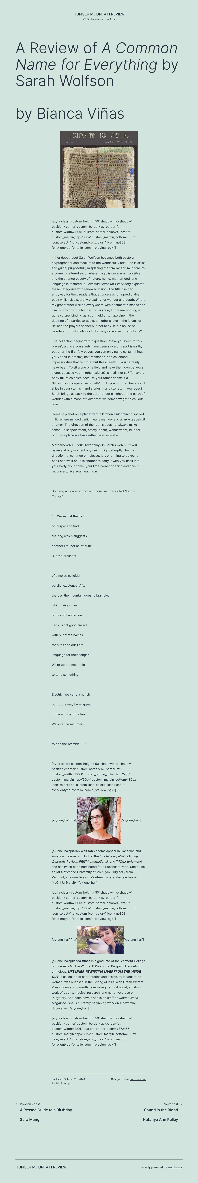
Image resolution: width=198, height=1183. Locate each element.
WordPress (175, 1167)
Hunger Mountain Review (99, 14)
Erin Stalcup (63, 1083)
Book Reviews (138, 1079)
